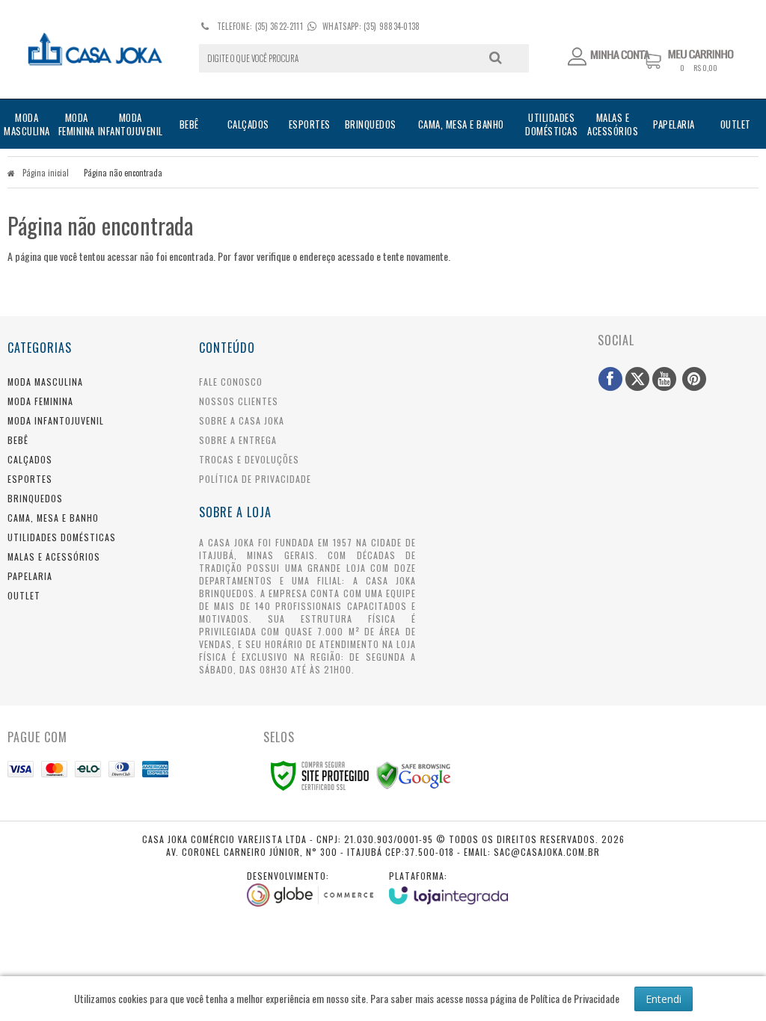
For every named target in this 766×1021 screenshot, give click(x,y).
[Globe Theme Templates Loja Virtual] (310, 888)
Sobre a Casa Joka (241, 420)
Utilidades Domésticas (61, 537)
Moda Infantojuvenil (55, 420)
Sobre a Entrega (238, 440)
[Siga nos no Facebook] (610, 379)
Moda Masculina (45, 381)
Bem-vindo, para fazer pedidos (610, 56)
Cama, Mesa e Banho (53, 517)
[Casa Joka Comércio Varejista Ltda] (95, 49)
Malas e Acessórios (53, 556)
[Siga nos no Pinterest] (694, 379)
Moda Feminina (40, 401)
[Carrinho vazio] (700, 68)
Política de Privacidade (255, 478)
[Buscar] (495, 57)
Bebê (17, 440)
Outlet (23, 595)
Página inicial (45, 173)
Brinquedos (35, 498)
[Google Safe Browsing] (413, 774)
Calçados (29, 459)
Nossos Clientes (238, 401)
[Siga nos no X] (637, 379)
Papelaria (29, 576)
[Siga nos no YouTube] (664, 379)
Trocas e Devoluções (249, 459)
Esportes (29, 478)
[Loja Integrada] (449, 886)
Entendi (663, 999)
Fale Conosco (231, 381)
